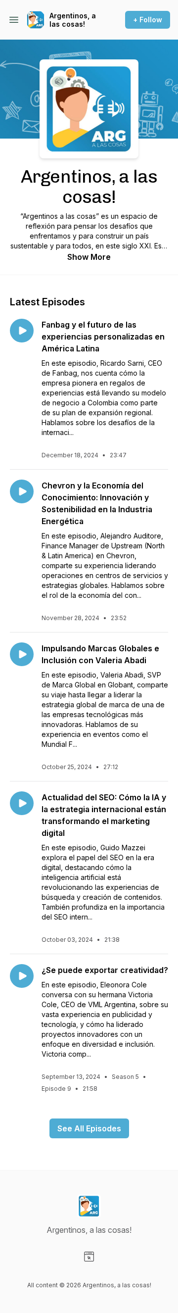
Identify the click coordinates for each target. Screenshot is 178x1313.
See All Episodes (89, 1128)
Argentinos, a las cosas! (72, 20)
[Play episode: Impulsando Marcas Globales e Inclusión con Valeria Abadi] (22, 654)
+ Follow (147, 19)
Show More (89, 257)
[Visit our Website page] (89, 1257)
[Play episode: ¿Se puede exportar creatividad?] (22, 976)
